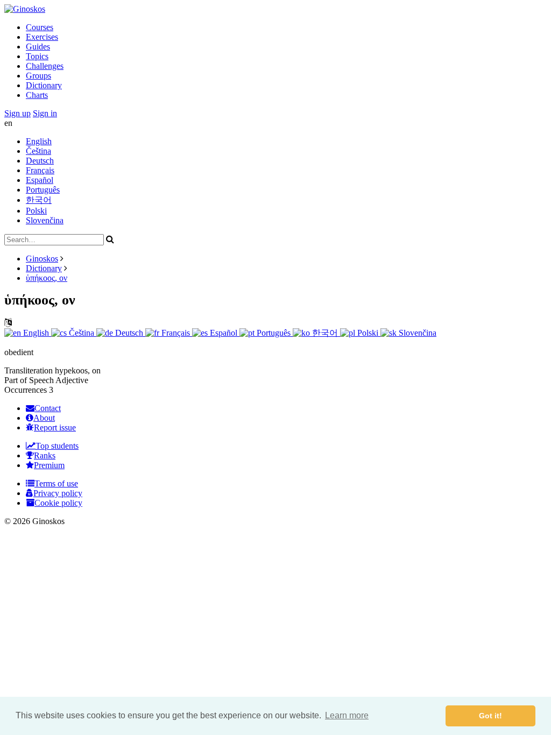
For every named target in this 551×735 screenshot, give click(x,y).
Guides (38, 46)
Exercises (42, 36)
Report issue (55, 427)
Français (40, 170)
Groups (38, 75)
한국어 (39, 199)
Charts (37, 95)
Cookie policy (58, 502)
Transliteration (28, 370)
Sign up (17, 113)
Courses (39, 27)
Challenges (44, 65)
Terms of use (56, 483)
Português (43, 189)
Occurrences (25, 389)
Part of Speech (29, 380)
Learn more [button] (347, 715)
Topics (37, 56)
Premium (49, 465)
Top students (57, 445)
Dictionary (44, 85)
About (44, 417)
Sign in (45, 113)
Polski (36, 210)
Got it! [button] (490, 715)
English (39, 141)
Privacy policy (57, 493)
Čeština (38, 151)
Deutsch (40, 160)
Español (39, 180)
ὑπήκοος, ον (46, 277)
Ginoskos (42, 258)
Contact (47, 408)
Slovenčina (44, 220)
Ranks (44, 455)
